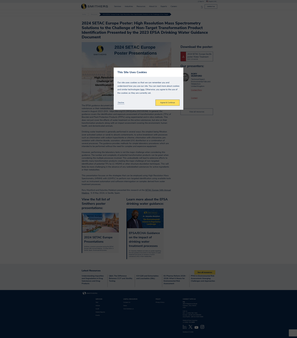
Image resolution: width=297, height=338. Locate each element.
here (142, 89)
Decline (121, 102)
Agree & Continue (167, 102)
